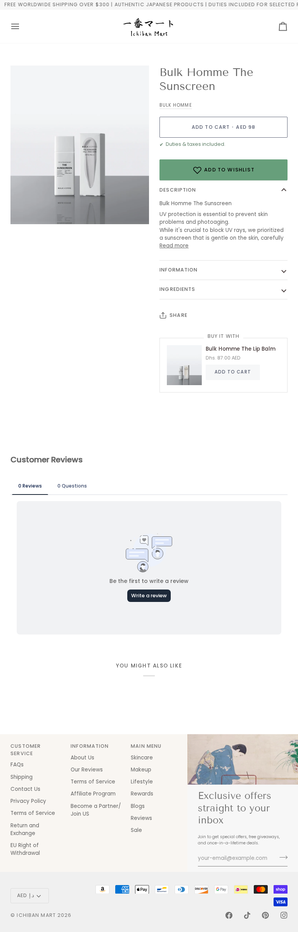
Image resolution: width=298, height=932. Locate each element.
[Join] (281, 857)
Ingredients (177, 289)
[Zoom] (25, 209)
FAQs (17, 764)
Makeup (141, 769)
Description (177, 190)
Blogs (138, 806)
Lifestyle (142, 781)
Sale (136, 830)
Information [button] (90, 746)
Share (178, 315)
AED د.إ (25, 895)
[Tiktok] (247, 915)
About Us (82, 757)
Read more (174, 245)
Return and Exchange (24, 829)
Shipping (21, 777)
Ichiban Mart (36, 915)
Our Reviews (87, 769)
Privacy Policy (28, 801)
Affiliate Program (93, 793)
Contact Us (25, 789)
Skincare (142, 757)
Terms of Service (32, 813)
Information (178, 269)
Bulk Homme (175, 105)
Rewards (142, 793)
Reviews (141, 818)
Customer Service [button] (25, 750)
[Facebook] (228, 915)
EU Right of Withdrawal (25, 849)
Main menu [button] (146, 746)
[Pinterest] (265, 915)
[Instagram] (284, 915)
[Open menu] (22, 26)
